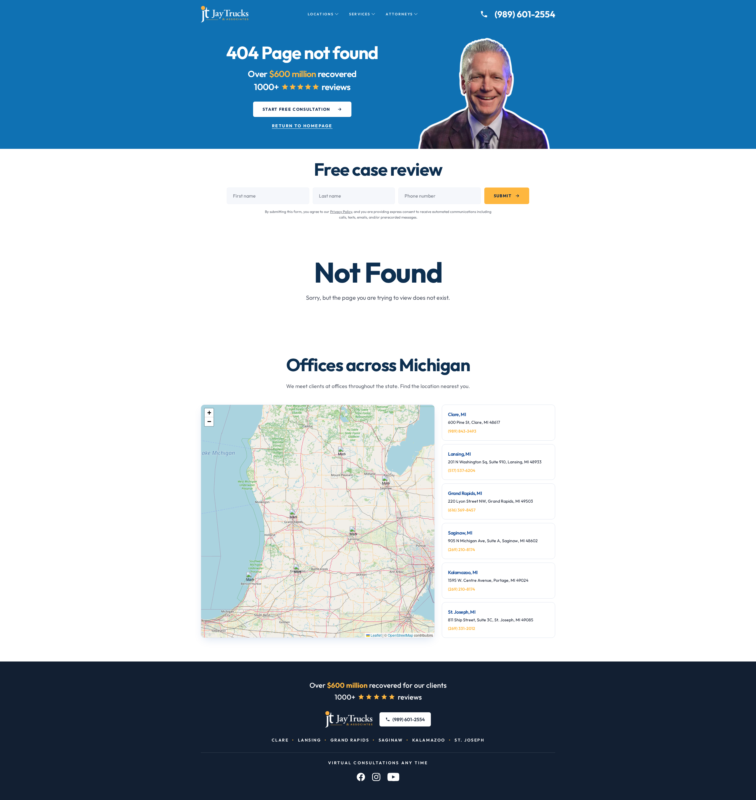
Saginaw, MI (460, 533)
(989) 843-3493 (462, 431)
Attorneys (399, 14)
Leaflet (376, 635)
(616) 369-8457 (461, 510)
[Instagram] (376, 777)
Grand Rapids (349, 740)
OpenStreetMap (400, 635)
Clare (280, 740)
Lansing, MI (459, 454)
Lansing (309, 740)
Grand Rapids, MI (465, 493)
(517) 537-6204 (461, 470)
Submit (502, 195)
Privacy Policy (341, 211)
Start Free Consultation (296, 109)
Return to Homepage (302, 125)
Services (359, 14)
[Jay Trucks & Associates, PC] (349, 719)
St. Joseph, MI (461, 612)
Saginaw (391, 740)
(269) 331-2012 (461, 628)
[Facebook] (361, 777)
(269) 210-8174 (461, 549)
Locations (321, 14)
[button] (342, 453)
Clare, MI (457, 414)
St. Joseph (469, 740)
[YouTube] (393, 777)
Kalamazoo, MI (463, 572)
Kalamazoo (428, 740)
